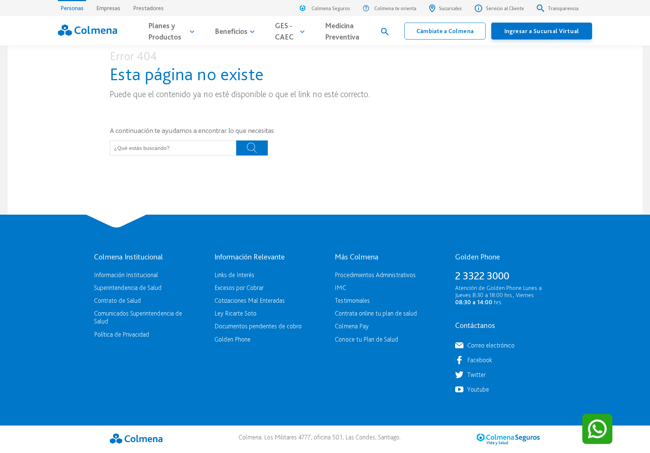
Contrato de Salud (117, 300)
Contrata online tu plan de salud (376, 313)
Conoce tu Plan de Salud (366, 339)
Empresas (108, 8)
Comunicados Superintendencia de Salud (138, 317)
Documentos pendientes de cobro (258, 326)
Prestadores (148, 8)
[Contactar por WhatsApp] (597, 429)
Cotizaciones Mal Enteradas (249, 300)
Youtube (478, 389)
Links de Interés (234, 275)
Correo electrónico (491, 345)
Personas (72, 8)
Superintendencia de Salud (127, 287)
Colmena (136, 438)
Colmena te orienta (395, 8)
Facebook (479, 360)
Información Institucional (126, 275)
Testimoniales (352, 300)
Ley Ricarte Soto (235, 313)
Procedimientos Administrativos (375, 275)
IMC (340, 287)
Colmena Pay (352, 326)
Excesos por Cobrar (239, 287)
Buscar (252, 148)
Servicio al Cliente (505, 8)
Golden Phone (232, 339)
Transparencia (563, 8)
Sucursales (450, 8)
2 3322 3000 (482, 275)
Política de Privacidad (121, 334)
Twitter (476, 374)
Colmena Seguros (330, 8)
